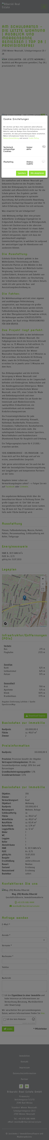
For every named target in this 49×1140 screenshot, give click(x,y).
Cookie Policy (34, 138)
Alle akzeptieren (37, 173)
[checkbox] (44, 146)
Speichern (22, 173)
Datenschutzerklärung (11, 138)
